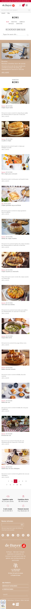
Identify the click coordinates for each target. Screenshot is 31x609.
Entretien (19, 23)
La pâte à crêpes (6, 140)
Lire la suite (5, 72)
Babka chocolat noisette (8, 369)
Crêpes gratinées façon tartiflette (11, 205)
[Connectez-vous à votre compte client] (20, 5)
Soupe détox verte (7, 337)
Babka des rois (6, 402)
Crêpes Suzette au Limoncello (10, 271)
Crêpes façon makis (7, 107)
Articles (11, 23)
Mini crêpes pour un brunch (9, 174)
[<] (5, 481)
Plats (3, 203)
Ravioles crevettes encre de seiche (13, 63)
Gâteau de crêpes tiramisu (9, 238)
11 (20, 484)
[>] (24, 485)
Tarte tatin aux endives (8, 304)
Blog (7, 21)
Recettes (14, 21)
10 (17, 484)
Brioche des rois (6, 435)
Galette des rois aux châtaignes (11, 468)
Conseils (22, 21)
